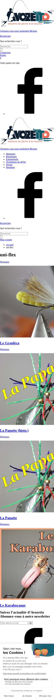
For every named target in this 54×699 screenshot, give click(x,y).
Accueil (9, 244)
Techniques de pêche (16, 162)
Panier (3, 56)
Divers (9, 164)
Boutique (10, 167)
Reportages (11, 156)
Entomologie (12, 159)
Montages (10, 154)
